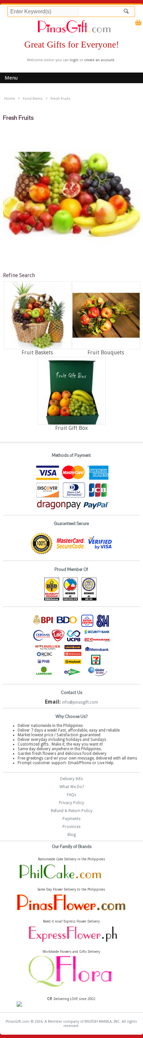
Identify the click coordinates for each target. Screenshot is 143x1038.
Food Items (33, 98)
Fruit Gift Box (71, 428)
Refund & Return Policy (71, 810)
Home (9, 98)
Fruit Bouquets (105, 352)
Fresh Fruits (61, 98)
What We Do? (72, 786)
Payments (71, 818)
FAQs (71, 794)
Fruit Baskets (37, 352)
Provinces (71, 826)
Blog (72, 834)
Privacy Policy (71, 802)
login (74, 60)
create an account (99, 60)
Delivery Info (71, 779)
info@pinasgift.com (80, 702)
